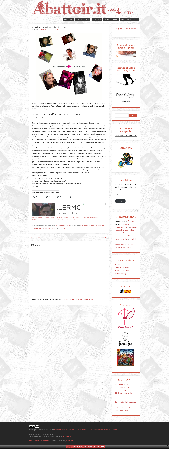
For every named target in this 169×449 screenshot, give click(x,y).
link (64, 228)
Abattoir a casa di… (129, 19)
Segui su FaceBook (126, 28)
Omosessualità (37, 228)
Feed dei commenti (122, 270)
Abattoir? (68, 19)
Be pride (105, 237)
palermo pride (46, 228)
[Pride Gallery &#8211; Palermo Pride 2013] (43, 209)
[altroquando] (125, 357)
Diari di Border (111, 19)
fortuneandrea (120, 236)
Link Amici (97, 19)
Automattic (69, 441)
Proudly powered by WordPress (39, 441)
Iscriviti (120, 201)
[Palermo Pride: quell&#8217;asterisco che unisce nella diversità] (68, 209)
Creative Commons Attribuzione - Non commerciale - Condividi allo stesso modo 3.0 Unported (85, 430)
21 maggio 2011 (85, 226)
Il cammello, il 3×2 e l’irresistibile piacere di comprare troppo (123, 387)
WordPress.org (120, 274)
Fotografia (98, 226)
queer (53, 228)
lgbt (103, 226)
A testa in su (34, 237)
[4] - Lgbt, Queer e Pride (62, 226)
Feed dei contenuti (122, 267)
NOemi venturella (121, 227)
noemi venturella (121, 239)
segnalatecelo (67, 436)
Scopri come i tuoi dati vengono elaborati (78, 299)
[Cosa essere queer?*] (94, 209)
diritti (92, 226)
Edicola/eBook (82, 19)
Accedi (117, 264)
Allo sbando (132, 236)
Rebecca (131, 221)
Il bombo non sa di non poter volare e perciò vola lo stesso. (126, 230)
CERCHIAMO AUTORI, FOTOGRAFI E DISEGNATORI (85, 447)
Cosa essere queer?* (90, 218)
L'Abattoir (56, 29)
